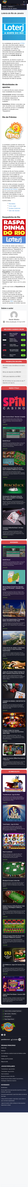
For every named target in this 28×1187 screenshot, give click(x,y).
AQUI (11, 301)
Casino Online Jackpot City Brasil (14, 345)
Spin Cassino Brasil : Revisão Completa (14, 350)
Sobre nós (3, 1048)
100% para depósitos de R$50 (11, 376)
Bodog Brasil (8, 1016)
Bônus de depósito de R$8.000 (12, 372)
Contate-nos (4, 1056)
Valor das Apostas (14, 210)
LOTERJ (22, 43)
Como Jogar (12, 206)
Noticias (10, 6)
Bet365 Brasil (4, 1087)
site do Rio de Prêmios (10, 189)
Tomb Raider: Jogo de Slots (7, 1071)
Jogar (23, 334)
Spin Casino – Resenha (10, 1013)
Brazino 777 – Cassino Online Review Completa (14, 340)
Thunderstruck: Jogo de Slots (8, 1069)
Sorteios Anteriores (14, 208)
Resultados (12, 203)
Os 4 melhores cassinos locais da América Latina (13, 1053)
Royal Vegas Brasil (9, 1019)
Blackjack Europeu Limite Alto (8, 1076)
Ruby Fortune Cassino (13, 355)
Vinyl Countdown (5, 1073)
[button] (14, 1186)
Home (4, 6)
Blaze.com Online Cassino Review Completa (14, 334)
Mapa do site (4, 1061)
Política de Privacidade (7, 1058)
